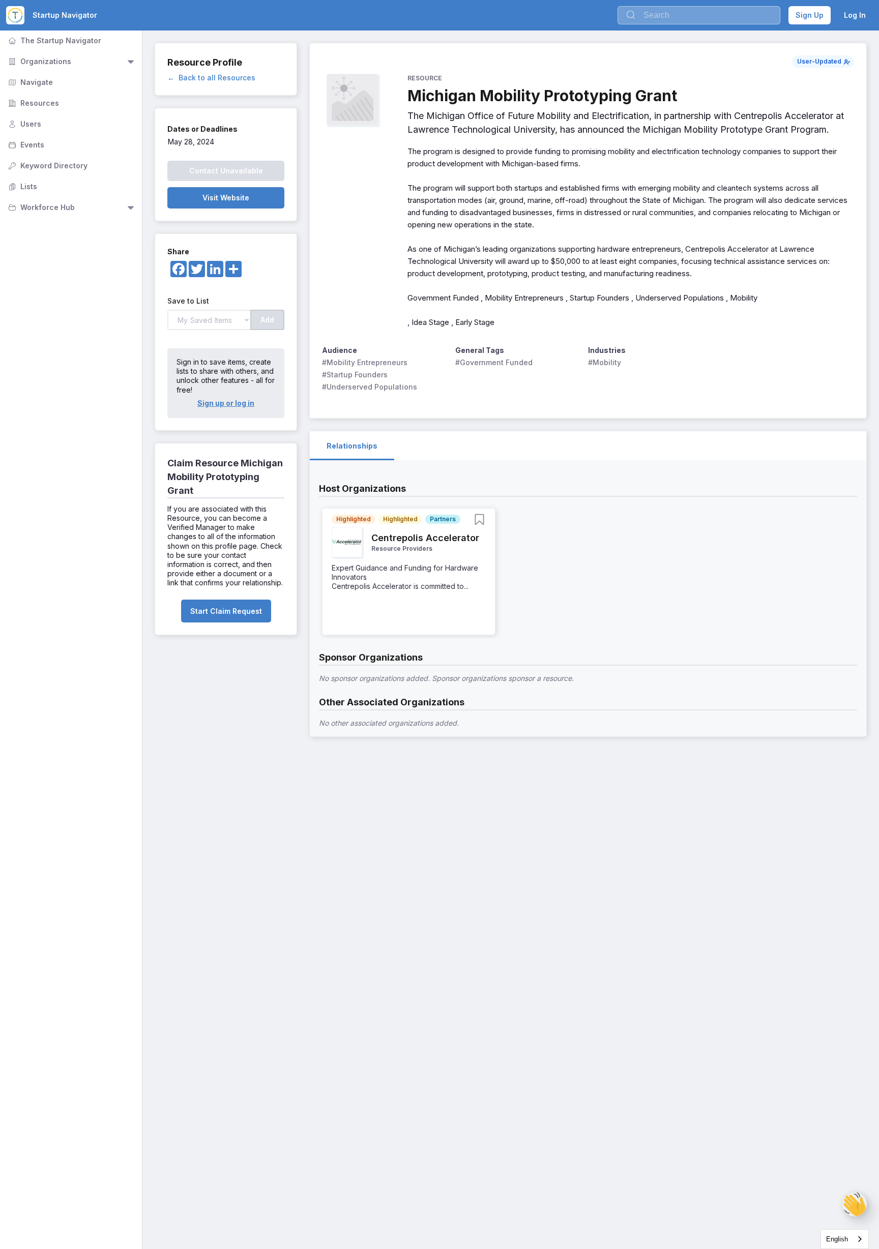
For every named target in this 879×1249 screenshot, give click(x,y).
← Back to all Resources (211, 77)
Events (25, 144)
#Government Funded (494, 362)
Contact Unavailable (226, 170)
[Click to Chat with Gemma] (854, 1204)
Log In (855, 15)
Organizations (38, 61)
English (837, 1239)
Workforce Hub (40, 207)
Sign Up (810, 15)
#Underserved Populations (369, 386)
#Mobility (604, 362)
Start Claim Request (226, 611)
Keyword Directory (46, 165)
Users (23, 124)
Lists (21, 186)
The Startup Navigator (53, 40)
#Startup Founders (355, 374)
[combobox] (845, 1239)
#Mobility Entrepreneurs (364, 362)
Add (267, 319)
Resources (32, 103)
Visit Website (225, 197)
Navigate (29, 82)
